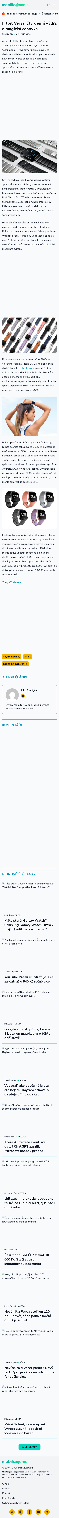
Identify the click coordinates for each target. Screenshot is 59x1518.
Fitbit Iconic (26, 368)
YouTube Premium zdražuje (22, 13)
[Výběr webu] (28, 5)
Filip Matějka (7, 34)
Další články (29, 1447)
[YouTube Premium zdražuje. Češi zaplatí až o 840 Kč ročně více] (29, 953)
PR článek (8, 915)
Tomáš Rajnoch (11, 971)
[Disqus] (29, 767)
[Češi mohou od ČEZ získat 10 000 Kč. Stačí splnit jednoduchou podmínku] (29, 1231)
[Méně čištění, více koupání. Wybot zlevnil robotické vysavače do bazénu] (29, 1400)
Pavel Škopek (10, 1306)
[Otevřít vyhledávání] (48, 5)
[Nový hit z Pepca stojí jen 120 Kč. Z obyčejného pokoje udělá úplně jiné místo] (29, 1288)
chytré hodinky (11, 656)
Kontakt (6, 1493)
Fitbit (27, 656)
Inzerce (6, 1488)
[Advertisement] (29, 106)
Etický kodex (9, 1498)
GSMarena (15, 582)
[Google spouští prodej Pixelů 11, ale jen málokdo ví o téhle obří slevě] (29, 1005)
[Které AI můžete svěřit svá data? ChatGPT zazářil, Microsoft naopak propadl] (29, 1118)
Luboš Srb (8, 1249)
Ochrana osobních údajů (15, 1503)
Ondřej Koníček (10, 1137)
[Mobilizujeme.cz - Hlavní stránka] (13, 5)
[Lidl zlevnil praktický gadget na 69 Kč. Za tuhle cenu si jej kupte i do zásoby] (29, 1175)
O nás (5, 1483)
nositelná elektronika (15, 663)
